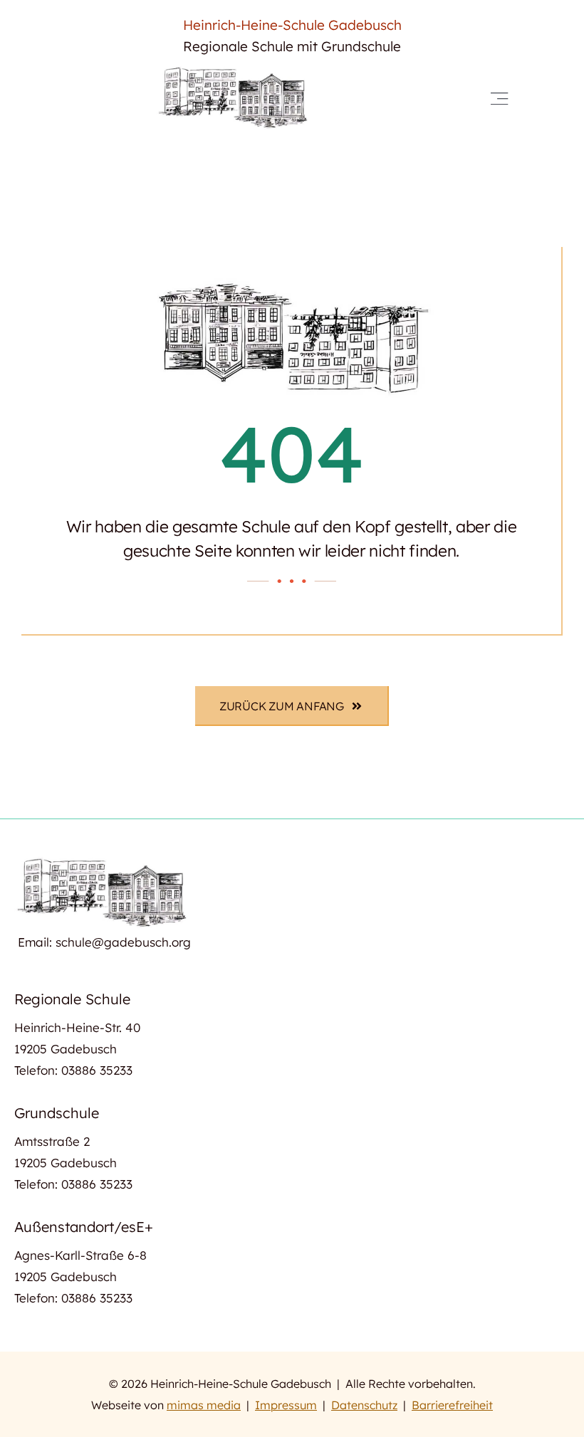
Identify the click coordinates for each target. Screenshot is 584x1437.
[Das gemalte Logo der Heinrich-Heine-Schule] (234, 70)
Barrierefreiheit (452, 1405)
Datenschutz (364, 1405)
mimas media (204, 1405)
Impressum (286, 1405)
